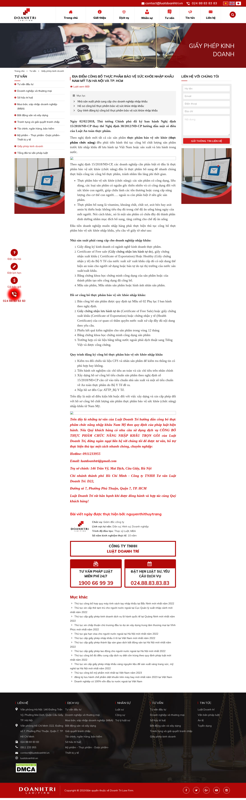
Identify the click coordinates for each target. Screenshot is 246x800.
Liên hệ (210, 17)
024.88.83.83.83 (150, 583)
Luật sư (119, 709)
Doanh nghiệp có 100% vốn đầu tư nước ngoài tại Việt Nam (108, 681)
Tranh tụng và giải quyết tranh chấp (38, 122)
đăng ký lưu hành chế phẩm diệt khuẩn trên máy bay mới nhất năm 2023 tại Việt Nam (123, 677)
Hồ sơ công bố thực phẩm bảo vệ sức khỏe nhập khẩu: (110, 106)
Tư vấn (169, 18)
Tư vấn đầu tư (25, 84)
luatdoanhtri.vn (29, 758)
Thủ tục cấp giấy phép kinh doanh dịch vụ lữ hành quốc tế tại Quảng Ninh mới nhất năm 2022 (122, 618)
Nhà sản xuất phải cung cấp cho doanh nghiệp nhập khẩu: (112, 101)
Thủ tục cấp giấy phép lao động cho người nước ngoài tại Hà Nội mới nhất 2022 (120, 651)
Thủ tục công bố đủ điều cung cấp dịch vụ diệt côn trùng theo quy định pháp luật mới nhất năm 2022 (120, 657)
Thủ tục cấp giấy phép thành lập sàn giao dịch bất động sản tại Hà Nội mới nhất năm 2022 (120, 644)
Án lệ (201, 720)
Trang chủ (71, 17)
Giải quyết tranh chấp (77, 731)
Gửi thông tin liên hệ (206, 141)
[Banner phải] (206, 177)
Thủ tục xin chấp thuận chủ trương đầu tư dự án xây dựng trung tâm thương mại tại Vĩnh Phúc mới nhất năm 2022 (123, 627)
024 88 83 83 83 (204, 3)
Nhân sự (147, 18)
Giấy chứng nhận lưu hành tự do (130, 251)
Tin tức (190, 17)
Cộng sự (120, 715)
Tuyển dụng (205, 725)
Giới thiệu (99, 17)
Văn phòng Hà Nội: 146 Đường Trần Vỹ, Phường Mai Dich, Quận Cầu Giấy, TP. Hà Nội (41, 715)
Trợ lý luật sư (122, 720)
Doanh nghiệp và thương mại (34, 90)
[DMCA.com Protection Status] (26, 767)
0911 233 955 (28, 747)
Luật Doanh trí (206, 709)
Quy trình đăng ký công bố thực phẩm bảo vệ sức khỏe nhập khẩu (117, 110)
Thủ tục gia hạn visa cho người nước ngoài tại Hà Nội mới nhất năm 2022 (116, 633)
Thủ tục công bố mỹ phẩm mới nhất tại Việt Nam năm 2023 (108, 672)
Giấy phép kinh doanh (52, 71)
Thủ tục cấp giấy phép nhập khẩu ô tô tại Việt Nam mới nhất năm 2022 (114, 638)
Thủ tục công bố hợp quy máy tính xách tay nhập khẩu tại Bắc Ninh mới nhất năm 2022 (124, 603)
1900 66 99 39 (95, 583)
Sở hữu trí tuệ (25, 97)
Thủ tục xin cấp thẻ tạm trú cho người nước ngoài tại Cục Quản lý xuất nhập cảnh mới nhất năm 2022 (121, 610)
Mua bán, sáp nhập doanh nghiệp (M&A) (89, 720)
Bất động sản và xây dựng (32, 115)
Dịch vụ (124, 17)
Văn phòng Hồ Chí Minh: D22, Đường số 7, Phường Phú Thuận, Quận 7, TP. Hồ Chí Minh (41, 731)
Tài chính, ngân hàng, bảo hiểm (35, 128)
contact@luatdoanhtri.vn (164, 3)
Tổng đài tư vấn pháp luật (32, 153)
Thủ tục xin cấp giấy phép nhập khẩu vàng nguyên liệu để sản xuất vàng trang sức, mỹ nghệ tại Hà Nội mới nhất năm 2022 (121, 666)
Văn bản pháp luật (209, 715)
